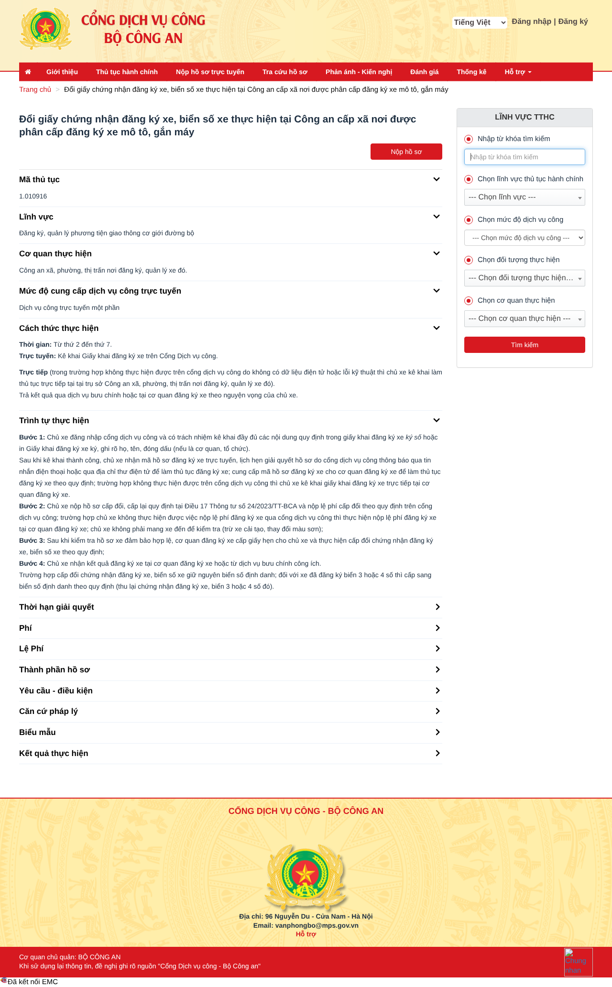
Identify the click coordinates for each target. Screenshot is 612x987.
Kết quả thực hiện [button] (53, 753)
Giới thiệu (62, 72)
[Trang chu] (28, 72)
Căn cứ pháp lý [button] (48, 711)
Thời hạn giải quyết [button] (56, 607)
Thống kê (471, 72)
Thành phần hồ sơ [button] (54, 669)
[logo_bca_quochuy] (306, 854)
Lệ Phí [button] (31, 648)
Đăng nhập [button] (532, 22)
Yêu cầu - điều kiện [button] (56, 690)
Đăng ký (573, 22)
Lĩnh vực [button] (36, 216)
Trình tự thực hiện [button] (54, 420)
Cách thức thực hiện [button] (58, 328)
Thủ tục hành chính (127, 72)
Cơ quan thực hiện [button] (55, 253)
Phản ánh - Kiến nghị (359, 72)
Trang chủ (35, 90)
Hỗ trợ (516, 72)
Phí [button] (25, 628)
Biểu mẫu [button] (37, 732)
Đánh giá (424, 72)
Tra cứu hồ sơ (284, 72)
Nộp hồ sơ (406, 151)
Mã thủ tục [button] (39, 179)
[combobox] (524, 197)
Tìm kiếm (525, 345)
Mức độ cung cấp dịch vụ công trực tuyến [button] (100, 291)
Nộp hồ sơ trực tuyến (210, 72)
